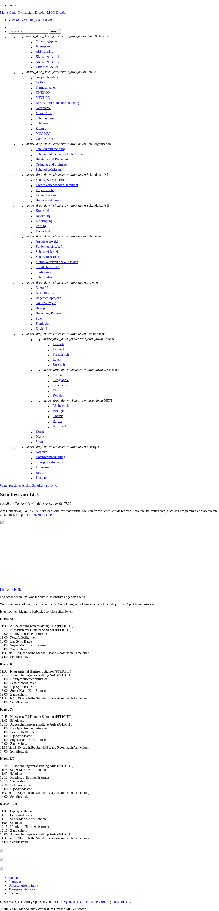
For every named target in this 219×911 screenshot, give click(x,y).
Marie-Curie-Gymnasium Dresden (23, 12)
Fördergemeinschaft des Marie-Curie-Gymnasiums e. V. (94, 902)
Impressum (16, 881)
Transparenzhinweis (22, 889)
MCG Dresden (57, 12)
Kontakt (14, 878)
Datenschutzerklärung (23, 885)
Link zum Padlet (41, 515)
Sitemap (14, 893)
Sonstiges (14, 485)
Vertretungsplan (37, 20)
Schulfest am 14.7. (44, 485)
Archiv (26, 485)
